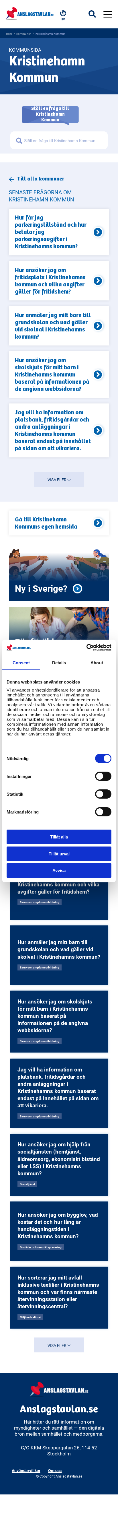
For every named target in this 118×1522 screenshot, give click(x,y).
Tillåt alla (59, 836)
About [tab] (97, 662)
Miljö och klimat (30, 1317)
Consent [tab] (21, 662)
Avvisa (59, 870)
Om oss (55, 1470)
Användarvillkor (26, 1470)
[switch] (103, 776)
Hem (9, 34)
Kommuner (23, 34)
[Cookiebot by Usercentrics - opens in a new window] (86, 647)
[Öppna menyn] (107, 14)
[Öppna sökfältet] (95, 14)
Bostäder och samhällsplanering (41, 1247)
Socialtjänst (27, 1184)
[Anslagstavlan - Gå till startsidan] (30, 13)
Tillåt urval (59, 853)
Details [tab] (59, 662)
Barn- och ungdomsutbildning (39, 902)
